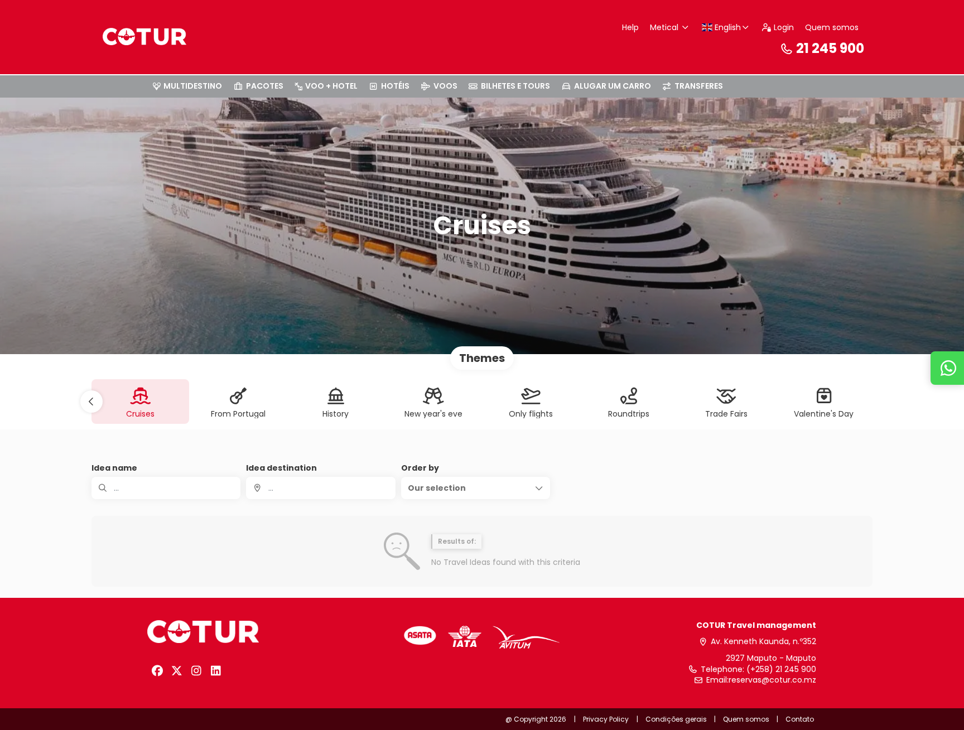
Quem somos (832, 27)
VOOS (445, 85)
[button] (91, 401)
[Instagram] (196, 670)
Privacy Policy (606, 719)
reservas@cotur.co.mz (772, 680)
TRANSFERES (698, 85)
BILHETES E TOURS (515, 85)
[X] (177, 670)
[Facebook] (157, 670)
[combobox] (320, 488)
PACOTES (264, 85)
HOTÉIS (395, 85)
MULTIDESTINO (192, 85)
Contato (799, 719)
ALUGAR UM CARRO (612, 85)
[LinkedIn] (216, 670)
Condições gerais (676, 719)
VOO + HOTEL (331, 85)
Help (630, 27)
